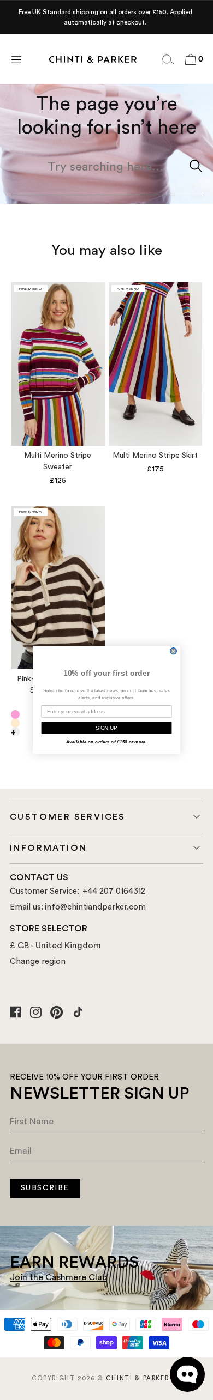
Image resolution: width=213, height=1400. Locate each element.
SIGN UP (106, 728)
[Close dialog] (173, 650)
